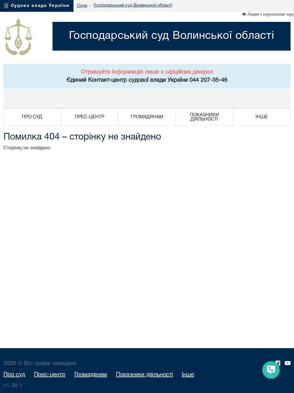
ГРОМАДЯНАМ (147, 117)
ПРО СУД (32, 117)
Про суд (14, 374)
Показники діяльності (144, 374)
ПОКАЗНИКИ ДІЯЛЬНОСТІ (204, 117)
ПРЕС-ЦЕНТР (89, 117)
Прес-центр (49, 374)
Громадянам (90, 374)
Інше (188, 374)
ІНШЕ (262, 117)
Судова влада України (40, 6)
